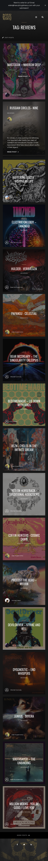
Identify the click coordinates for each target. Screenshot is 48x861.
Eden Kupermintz (17, 332)
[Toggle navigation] (36, 17)
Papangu (24, 318)
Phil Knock (13, 421)
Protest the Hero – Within (24, 582)
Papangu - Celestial (24, 313)
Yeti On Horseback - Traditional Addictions (24, 492)
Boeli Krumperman (16, 287)
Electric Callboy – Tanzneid (24, 224)
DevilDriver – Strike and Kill (24, 626)
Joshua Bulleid (16, 95)
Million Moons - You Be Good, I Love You (24, 805)
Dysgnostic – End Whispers (24, 671)
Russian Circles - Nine (24, 108)
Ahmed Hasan (16, 600)
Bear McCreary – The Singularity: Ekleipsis (24, 358)
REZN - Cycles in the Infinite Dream (24, 447)
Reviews (24, 69)
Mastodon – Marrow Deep (24, 65)
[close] (45, 5)
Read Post (23, 76)
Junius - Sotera (24, 716)
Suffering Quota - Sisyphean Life (24, 179)
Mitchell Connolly (16, 242)
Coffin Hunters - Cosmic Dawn (24, 537)
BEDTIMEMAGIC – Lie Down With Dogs (24, 403)
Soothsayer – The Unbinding (24, 761)
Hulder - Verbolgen (24, 269)
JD (13, 198)
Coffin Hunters (24, 543)
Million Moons (24, 812)
